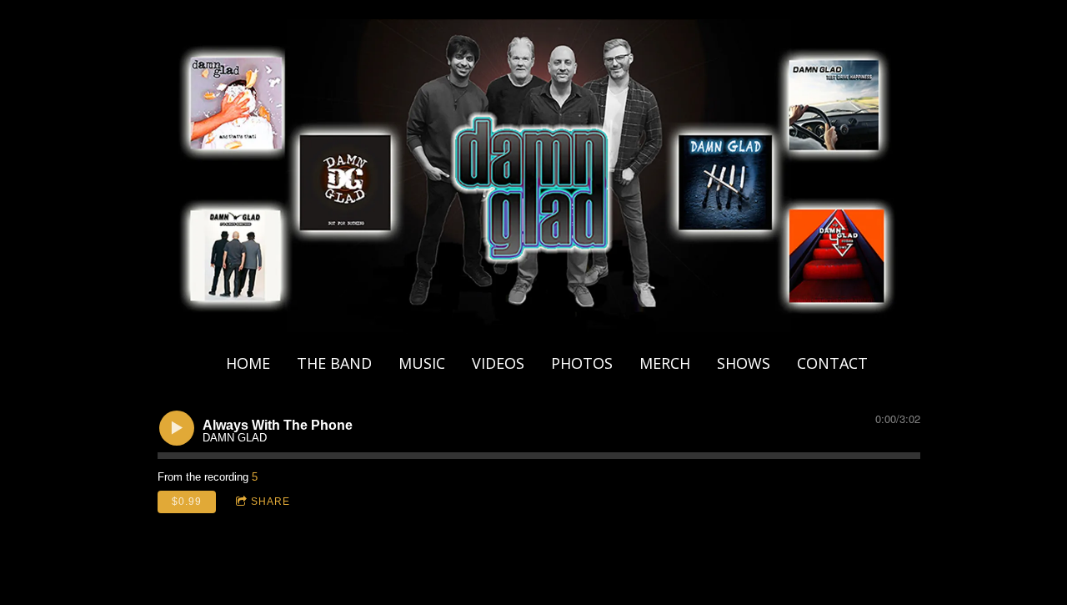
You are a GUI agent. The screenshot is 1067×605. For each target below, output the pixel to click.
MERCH (664, 363)
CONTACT (832, 363)
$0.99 (187, 501)
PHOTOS (582, 363)
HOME (248, 363)
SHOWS (743, 363)
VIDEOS (498, 363)
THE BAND (334, 363)
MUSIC (421, 363)
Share (270, 501)
